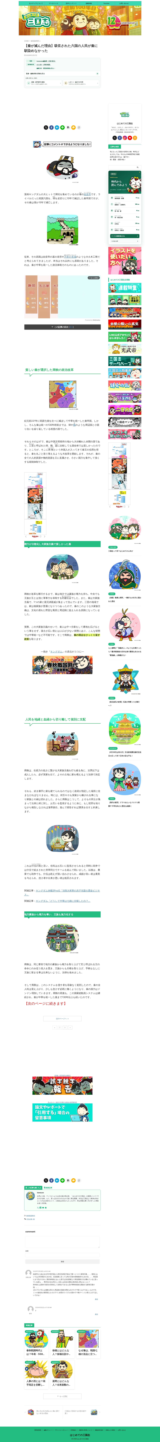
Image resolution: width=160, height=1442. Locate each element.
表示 (71, 327)
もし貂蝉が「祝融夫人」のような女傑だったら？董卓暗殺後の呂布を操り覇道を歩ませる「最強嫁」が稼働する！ (124, 651)
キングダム (56, 651)
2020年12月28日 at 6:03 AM (41, 1271)
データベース (53, 3)
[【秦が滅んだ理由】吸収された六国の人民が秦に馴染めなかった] (57, 127)
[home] (46, 1208)
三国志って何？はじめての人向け (120, 551)
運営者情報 (37, 1430)
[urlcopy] (79, 127)
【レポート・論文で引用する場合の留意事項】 (62, 1102)
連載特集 (89, 3)
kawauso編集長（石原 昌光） (46, 61)
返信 (96, 1299)
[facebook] (51, 127)
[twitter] (46, 127)
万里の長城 (70, 256)
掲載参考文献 (99, 1430)
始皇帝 (87, 194)
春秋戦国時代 (30, 1216)
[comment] (73, 127)
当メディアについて (36, 3)
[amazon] (135, 138)
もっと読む (63, 1396)
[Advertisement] (62, 107)
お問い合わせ (124, 3)
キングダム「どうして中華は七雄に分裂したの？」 (63, 901)
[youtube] (43, 1208)
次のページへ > (62, 1018)
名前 (26, 1251)
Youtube (106, 3)
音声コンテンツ (71, 3)
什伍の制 (29, 1219)
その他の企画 (114, 241)
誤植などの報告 (110, 1430)
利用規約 (73, 1430)
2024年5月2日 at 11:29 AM (43, 1307)
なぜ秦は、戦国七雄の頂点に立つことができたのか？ (88, 1354)
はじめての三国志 (80, 1435)
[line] (62, 127)
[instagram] (125, 138)
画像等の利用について (85, 1430)
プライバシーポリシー (61, 1430)
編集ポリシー (48, 1430)
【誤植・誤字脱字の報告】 (62, 1075)
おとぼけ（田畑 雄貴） (44, 64)
